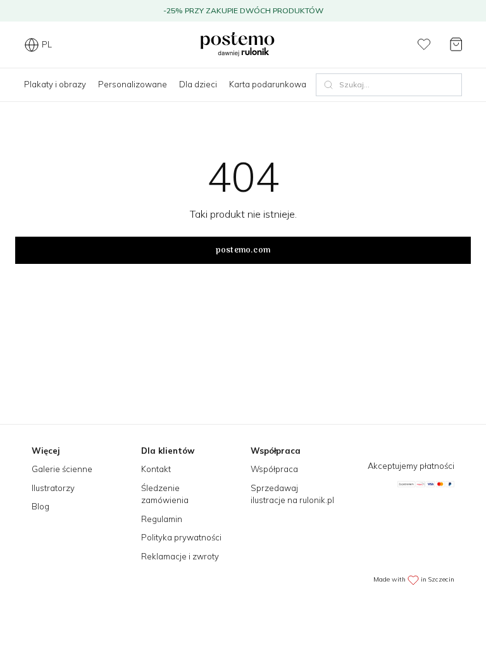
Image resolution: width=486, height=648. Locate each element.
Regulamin (161, 519)
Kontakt (156, 469)
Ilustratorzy (53, 488)
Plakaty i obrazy (55, 84)
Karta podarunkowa (267, 84)
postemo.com (243, 250)
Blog (40, 506)
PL (47, 44)
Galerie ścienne (62, 469)
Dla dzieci (198, 84)
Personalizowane (132, 84)
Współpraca (274, 469)
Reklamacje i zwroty (180, 556)
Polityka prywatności (181, 537)
